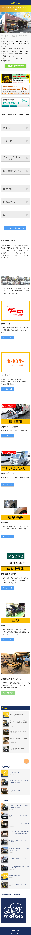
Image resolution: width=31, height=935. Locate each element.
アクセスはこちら (8, 693)
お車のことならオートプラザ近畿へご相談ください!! (15, 8)
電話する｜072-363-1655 (16, 66)
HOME (16, 931)
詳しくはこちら (7, 337)
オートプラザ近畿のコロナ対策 (15, 228)
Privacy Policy (15, 933)
